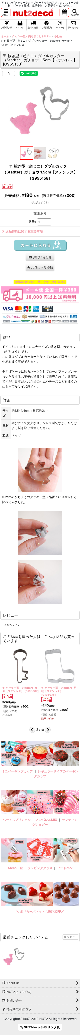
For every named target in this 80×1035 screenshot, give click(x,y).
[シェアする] (8, 73)
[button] (5, 12)
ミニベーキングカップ (17, 771)
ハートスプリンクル (17, 819)
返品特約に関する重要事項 (24, 231)
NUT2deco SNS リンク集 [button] (41, 1027)
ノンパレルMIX (46, 819)
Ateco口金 (16, 868)
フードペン (65, 868)
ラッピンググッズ (40, 868)
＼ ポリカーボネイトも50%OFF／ (40, 911)
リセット (72, 937)
